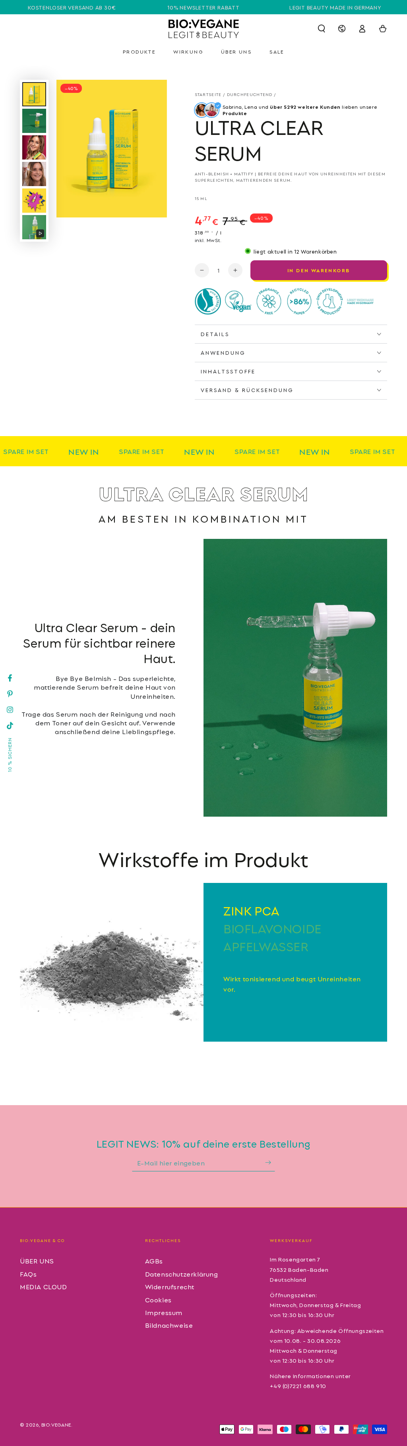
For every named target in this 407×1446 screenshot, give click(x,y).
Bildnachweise (169, 1325)
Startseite (208, 94)
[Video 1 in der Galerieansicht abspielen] (34, 227)
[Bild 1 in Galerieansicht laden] (34, 94)
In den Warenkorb (318, 270)
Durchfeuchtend (250, 94)
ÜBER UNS (37, 1260)
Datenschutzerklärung (181, 1274)
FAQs (28, 1274)
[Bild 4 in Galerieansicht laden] (34, 174)
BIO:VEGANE (56, 1424)
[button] (321, 28)
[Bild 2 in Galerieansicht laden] (34, 121)
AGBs (154, 1260)
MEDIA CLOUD (43, 1286)
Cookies (158, 1299)
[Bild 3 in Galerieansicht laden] (34, 147)
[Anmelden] (270, 1162)
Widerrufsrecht (169, 1286)
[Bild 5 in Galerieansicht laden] (34, 200)
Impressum (163, 1312)
